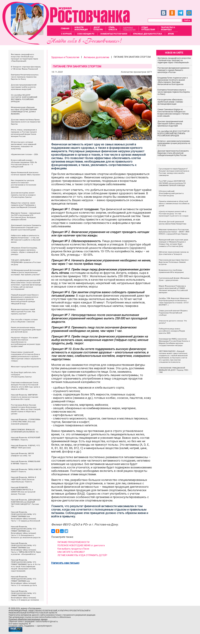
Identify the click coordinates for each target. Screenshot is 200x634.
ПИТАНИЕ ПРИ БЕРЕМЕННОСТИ (73, 542)
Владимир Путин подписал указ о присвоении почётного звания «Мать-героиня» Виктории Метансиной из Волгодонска (173, 81)
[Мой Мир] (62, 531)
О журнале (66, 34)
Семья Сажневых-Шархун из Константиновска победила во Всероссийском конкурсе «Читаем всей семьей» (173, 112)
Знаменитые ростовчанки (113, 34)
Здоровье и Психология (65, 57)
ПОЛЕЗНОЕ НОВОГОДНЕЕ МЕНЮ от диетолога (81, 545)
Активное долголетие (96, 57)
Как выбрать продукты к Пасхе (73, 548)
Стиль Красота (113, 28)
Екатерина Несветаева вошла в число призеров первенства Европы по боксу (174, 92)
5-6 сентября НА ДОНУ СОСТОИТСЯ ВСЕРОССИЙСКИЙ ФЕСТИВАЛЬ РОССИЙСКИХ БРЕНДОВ (174, 133)
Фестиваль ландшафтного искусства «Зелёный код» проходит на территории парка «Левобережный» (174, 60)
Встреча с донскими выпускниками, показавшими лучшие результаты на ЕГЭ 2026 (174, 143)
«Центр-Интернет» (44, 626)
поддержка (29, 626)
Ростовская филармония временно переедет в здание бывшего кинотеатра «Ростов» (173, 70)
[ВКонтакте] (53, 531)
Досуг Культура (98, 28)
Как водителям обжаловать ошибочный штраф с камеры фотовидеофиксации (170, 102)
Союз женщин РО (85, 34)
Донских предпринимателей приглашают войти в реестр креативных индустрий (170, 123)
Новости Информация (81, 28)
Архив (171, 34)
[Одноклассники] (57, 531)
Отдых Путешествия (148, 28)
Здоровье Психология (129, 29)
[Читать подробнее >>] (68, 43)
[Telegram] (66, 531)
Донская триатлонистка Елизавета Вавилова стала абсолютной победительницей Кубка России (173, 153)
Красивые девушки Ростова (147, 34)
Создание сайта (16, 626)
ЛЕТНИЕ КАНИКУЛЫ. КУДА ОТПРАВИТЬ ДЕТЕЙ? (82, 555)
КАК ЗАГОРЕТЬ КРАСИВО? (71, 552)
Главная (65, 28)
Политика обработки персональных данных (28, 619)
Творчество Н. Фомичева (168, 28)
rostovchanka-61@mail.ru (46, 621)
